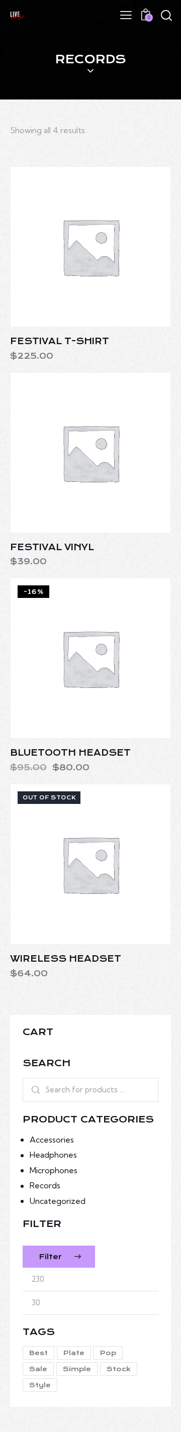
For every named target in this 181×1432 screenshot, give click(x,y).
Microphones (53, 1170)
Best (38, 1353)
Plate (73, 1353)
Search (32, 1089)
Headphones (53, 1155)
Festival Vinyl (52, 547)
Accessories (52, 1140)
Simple (77, 1369)
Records (45, 1185)
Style (40, 1385)
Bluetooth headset (70, 753)
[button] (63, 246)
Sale (38, 1369)
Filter (50, 1257)
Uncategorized (57, 1201)
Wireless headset (65, 959)
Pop (108, 1353)
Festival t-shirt (59, 341)
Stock (119, 1369)
